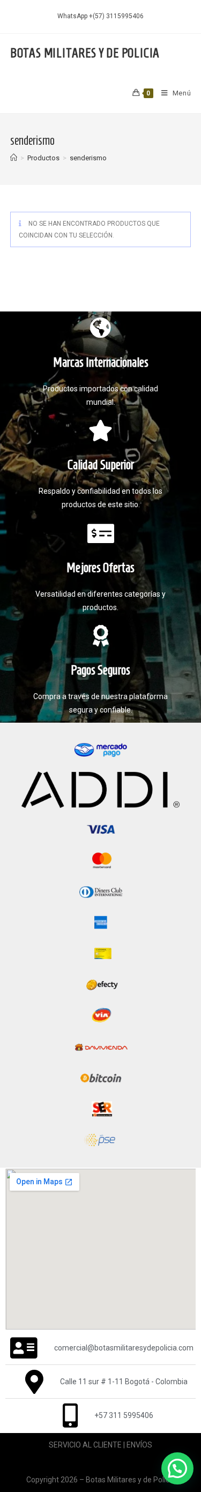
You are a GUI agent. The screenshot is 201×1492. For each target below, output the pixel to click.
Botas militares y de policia (85, 53)
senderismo (88, 158)
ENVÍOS (139, 1445)
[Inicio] (13, 158)
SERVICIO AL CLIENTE (85, 1445)
